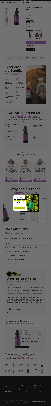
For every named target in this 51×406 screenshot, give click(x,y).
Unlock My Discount (19, 208)
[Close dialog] (38, 194)
